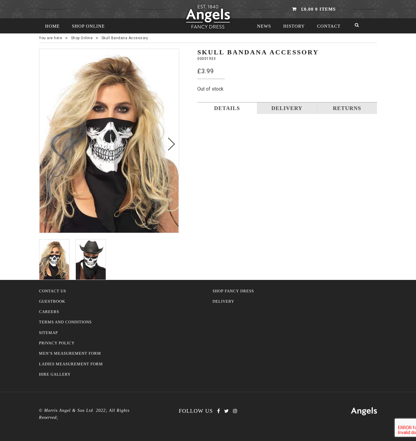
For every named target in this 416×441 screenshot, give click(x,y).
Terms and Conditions (65, 322)
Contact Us (52, 291)
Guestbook (52, 301)
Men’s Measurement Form (70, 353)
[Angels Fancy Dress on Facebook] (218, 411)
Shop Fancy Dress (233, 291)
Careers (49, 312)
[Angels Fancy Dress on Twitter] (226, 411)
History (294, 26)
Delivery (223, 301)
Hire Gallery (55, 374)
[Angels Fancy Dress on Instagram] (235, 411)
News (264, 26)
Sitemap (48, 333)
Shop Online (88, 26)
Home (52, 26)
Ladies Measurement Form (71, 364)
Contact (328, 26)
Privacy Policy (57, 343)
